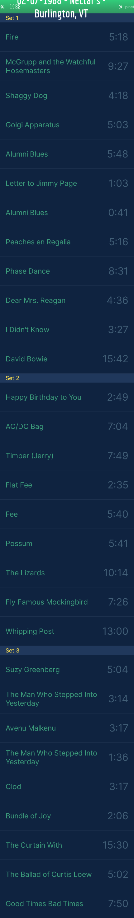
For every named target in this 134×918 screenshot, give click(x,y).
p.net (129, 6)
